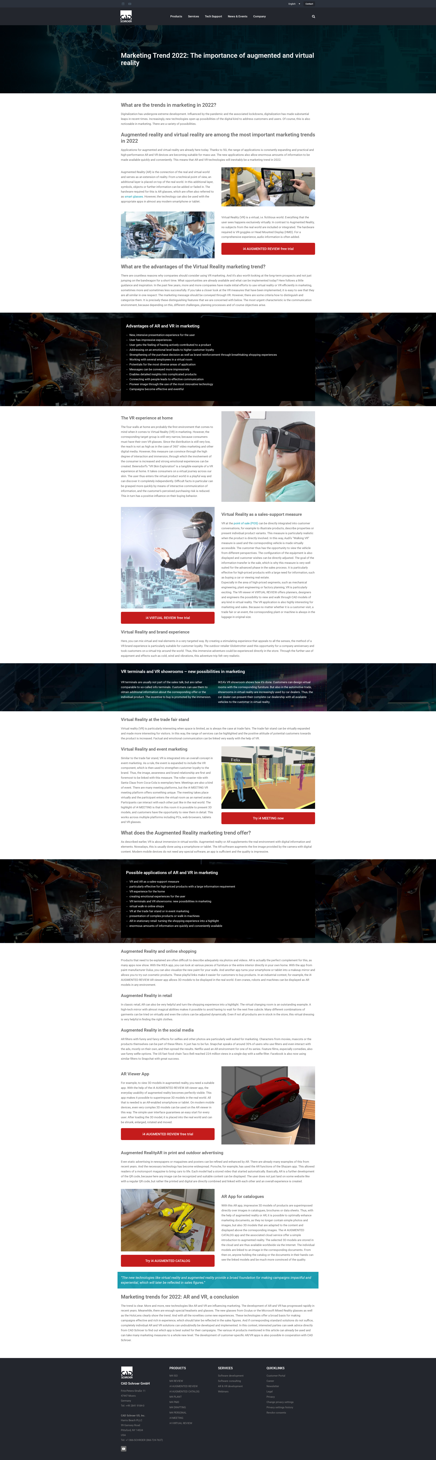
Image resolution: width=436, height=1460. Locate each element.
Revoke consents (276, 1412)
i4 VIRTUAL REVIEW (180, 1423)
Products (176, 16)
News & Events (237, 16)
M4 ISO (173, 1375)
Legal (270, 1391)
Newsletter (273, 1386)
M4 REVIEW (176, 1381)
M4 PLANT (175, 1396)
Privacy (271, 1396)
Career (270, 1381)
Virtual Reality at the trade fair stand (155, 719)
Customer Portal (276, 1375)
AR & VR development (230, 1386)
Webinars (223, 1391)
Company (259, 16)
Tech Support (213, 16)
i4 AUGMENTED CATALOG (184, 1391)
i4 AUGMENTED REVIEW (183, 1386)
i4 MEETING (176, 1417)
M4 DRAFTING (177, 1407)
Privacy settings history (280, 1407)
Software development (231, 1375)
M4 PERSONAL (177, 1412)
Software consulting (229, 1381)
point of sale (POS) (246, 523)
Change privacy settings (280, 1402)
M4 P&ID (174, 1402)
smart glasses (134, 196)
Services (193, 16)
